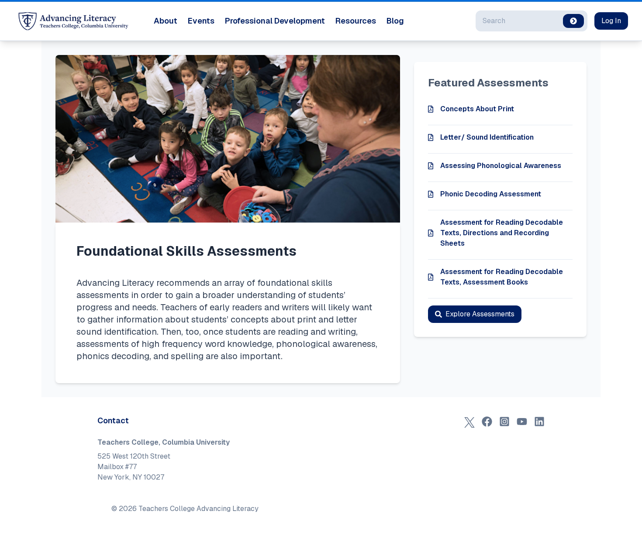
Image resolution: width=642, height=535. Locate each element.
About (165, 21)
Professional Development (275, 21)
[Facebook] (487, 421)
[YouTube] (522, 421)
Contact (113, 420)
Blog (395, 21)
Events (201, 21)
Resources (355, 21)
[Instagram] (504, 421)
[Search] (573, 21)
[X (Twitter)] (469, 422)
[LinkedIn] (539, 421)
